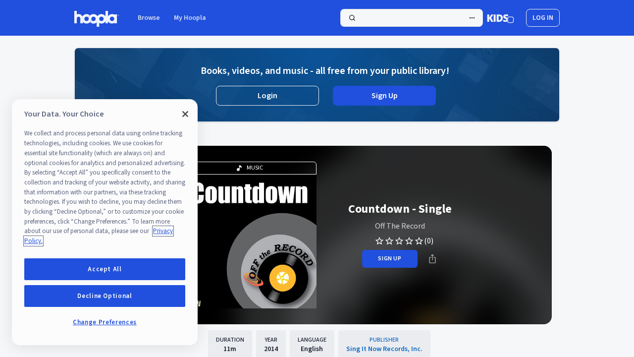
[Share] (432, 259)
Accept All (105, 269)
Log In (542, 18)
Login (267, 95)
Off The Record (400, 226)
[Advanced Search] (472, 17)
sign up (389, 258)
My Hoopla (190, 18)
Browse (149, 18)
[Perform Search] (411, 18)
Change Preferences (105, 322)
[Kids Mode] (500, 18)
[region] (105, 222)
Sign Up (384, 95)
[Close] (185, 114)
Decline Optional (104, 296)
